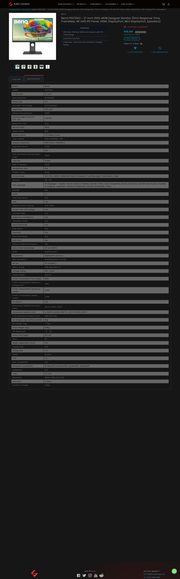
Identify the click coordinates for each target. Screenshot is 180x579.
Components (15, 9)
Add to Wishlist (132, 39)
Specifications (33, 79)
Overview (16, 79)
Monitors (27, 9)
